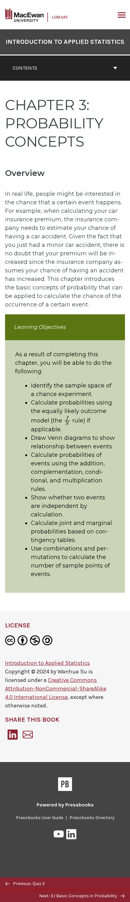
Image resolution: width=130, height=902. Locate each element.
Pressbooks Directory (92, 817)
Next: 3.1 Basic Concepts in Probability (78, 896)
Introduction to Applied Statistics (65, 41)
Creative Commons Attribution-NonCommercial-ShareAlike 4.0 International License (55, 689)
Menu (121, 15)
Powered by (65, 805)
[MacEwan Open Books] (37, 14)
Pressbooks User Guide (39, 817)
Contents (25, 68)
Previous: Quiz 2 (28, 883)
